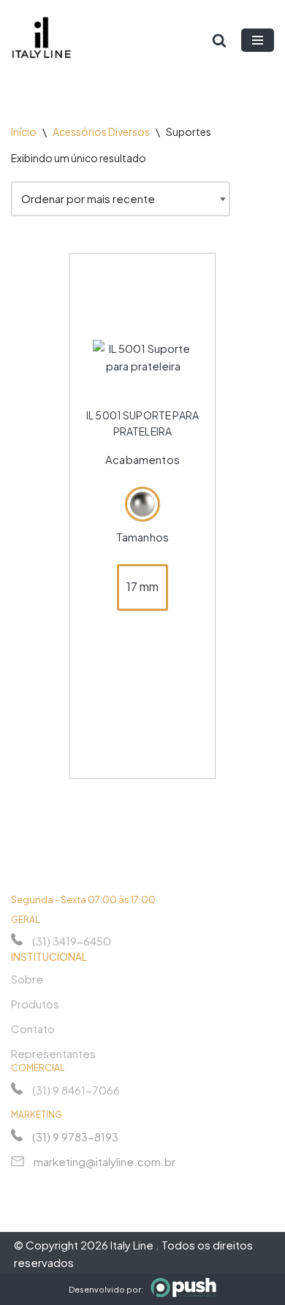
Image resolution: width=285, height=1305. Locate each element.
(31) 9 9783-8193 (75, 1137)
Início (24, 131)
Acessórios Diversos (101, 131)
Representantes (53, 1053)
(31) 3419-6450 (71, 941)
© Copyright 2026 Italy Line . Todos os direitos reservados (133, 1253)
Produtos (35, 1004)
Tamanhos (142, 537)
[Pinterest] (98, 1186)
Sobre (27, 979)
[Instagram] (19, 1186)
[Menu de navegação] (257, 40)
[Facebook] (46, 1186)
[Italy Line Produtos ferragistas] (41, 39)
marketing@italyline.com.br (104, 1161)
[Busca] (219, 40)
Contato (33, 1028)
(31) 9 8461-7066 (76, 1090)
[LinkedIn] (72, 1186)
